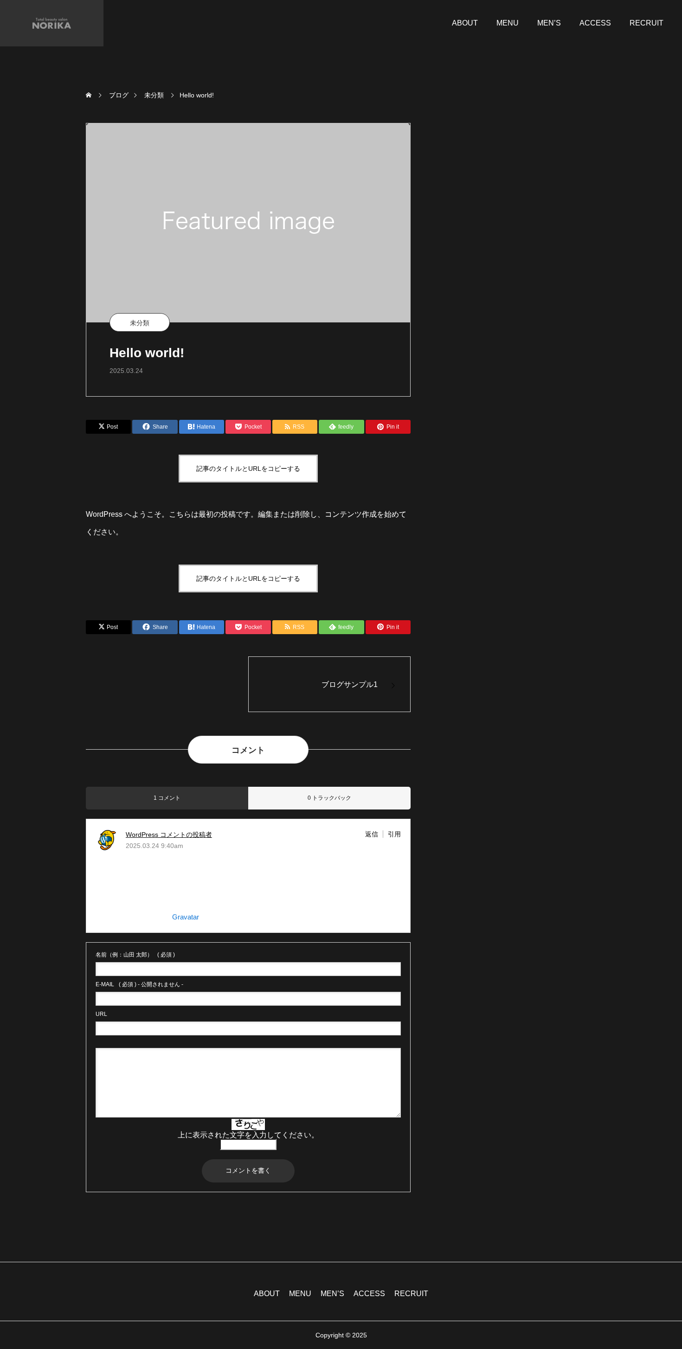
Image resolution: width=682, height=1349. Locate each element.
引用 (394, 834)
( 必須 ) (135, 954)
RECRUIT (646, 23)
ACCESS (595, 23)
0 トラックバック (329, 798)
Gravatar (185, 917)
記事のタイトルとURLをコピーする (248, 468)
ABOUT (465, 23)
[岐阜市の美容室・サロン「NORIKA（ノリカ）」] (51, 23)
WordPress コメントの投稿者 (169, 834)
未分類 (139, 323)
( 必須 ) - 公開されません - (139, 984)
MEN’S (549, 23)
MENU (507, 23)
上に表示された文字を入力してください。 (248, 1135)
